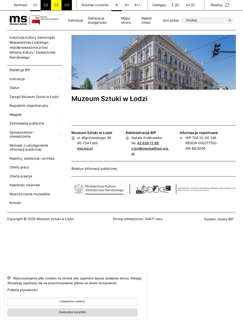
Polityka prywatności (22, 290)
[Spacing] (192, 5)
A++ (137, 5)
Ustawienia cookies (72, 301)
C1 (35, 5)
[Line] (176, 5)
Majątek (15, 114)
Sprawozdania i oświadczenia (21, 134)
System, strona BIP (219, 219)
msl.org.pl (85, 148)
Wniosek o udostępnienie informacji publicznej (28, 147)
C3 (56, 5)
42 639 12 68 (148, 143)
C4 (67, 5)
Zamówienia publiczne (26, 123)
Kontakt (15, 203)
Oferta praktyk (21, 176)
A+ (127, 5)
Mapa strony (126, 20)
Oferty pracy (19, 167)
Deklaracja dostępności (97, 20)
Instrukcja (75, 20)
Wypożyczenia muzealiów (29, 194)
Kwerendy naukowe (24, 185)
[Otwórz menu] (59, 78)
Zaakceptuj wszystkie (72, 312)
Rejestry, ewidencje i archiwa (31, 158)
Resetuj (216, 5)
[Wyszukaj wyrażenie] (230, 20)
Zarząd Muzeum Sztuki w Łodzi (34, 97)
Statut (14, 88)
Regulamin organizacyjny (28, 105)
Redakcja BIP (19, 70)
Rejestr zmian (146, 20)
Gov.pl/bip (171, 20)
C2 (46, 5)
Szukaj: (191, 20)
